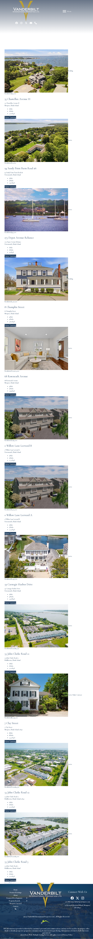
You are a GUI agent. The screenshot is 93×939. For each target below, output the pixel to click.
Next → (11, 883)
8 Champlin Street (14, 307)
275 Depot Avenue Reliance (19, 237)
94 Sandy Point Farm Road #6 (20, 168)
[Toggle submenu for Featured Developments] (26, 898)
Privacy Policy (68, 935)
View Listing (10, 117)
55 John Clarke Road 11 (17, 653)
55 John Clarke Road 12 (17, 792)
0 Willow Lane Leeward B (18, 445)
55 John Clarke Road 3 (16, 861)
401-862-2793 (69, 902)
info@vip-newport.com (82, 902)
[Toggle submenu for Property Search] (26, 901)
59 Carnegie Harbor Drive (19, 584)
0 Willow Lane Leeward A (18, 515)
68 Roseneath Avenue (16, 376)
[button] (16, 23)
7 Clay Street (11, 723)
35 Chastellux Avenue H (17, 99)
